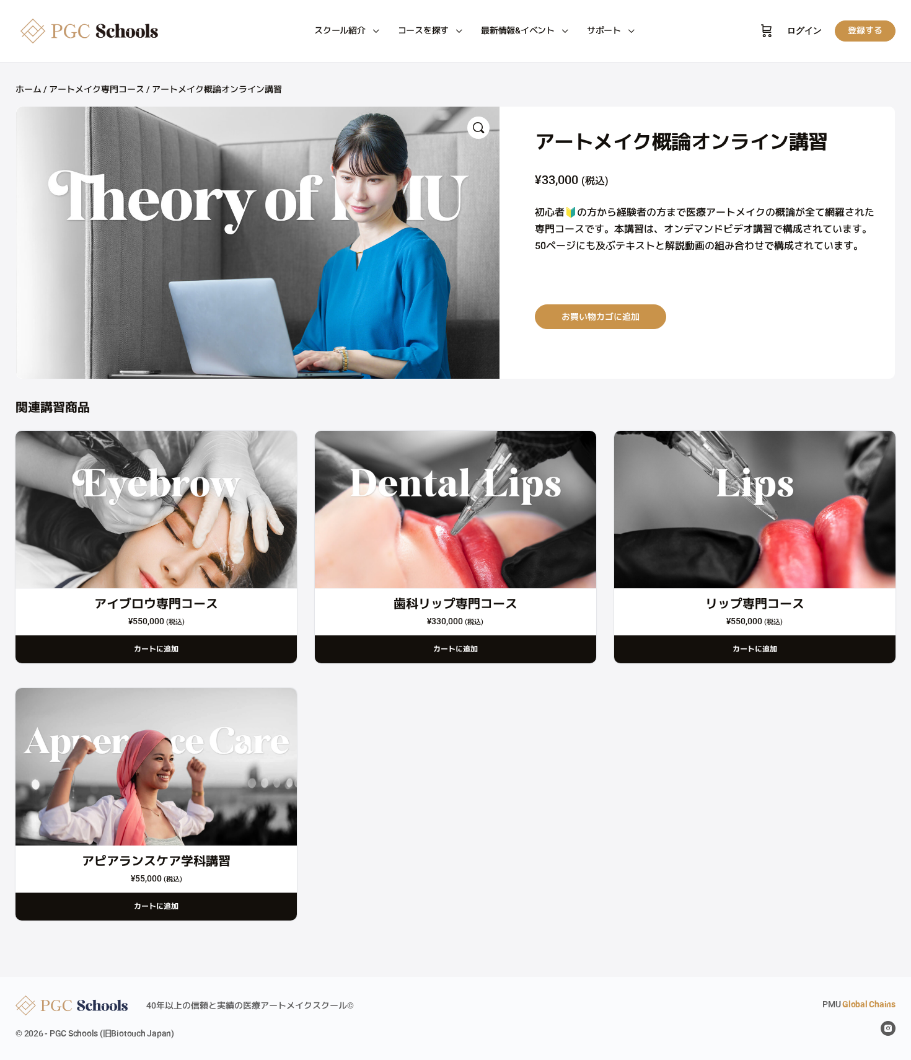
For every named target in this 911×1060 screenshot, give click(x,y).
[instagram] (888, 1028)
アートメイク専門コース (96, 89)
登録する (865, 30)
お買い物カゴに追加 (600, 316)
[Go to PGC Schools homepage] (92, 31)
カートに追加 (156, 648)
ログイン (804, 30)
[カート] (767, 31)
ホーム (28, 89)
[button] (478, 128)
